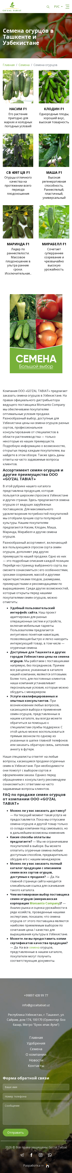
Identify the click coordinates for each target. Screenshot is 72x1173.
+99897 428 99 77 (36, 995)
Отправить (15, 1133)
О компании (36, 1054)
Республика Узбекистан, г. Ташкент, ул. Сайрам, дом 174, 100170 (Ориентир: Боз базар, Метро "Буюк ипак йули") (36, 1020)
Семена (24, 65)
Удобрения (36, 1043)
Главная (9, 65)
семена (34, 947)
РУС (57, 7)
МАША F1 (54, 172)
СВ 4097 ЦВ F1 (18, 172)
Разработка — (34, 1165)
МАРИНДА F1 (18, 244)
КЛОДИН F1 (54, 109)
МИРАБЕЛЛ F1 (54, 244)
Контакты (36, 1065)
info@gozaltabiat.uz (36, 1005)
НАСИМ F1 (18, 109)
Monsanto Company (44, 903)
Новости (36, 1060)
